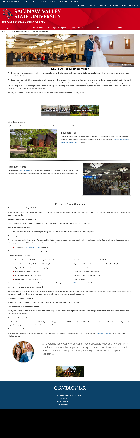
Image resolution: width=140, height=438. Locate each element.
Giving (52, 2)
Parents (74, 2)
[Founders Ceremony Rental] (84, 116)
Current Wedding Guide (32, 247)
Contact (91, 6)
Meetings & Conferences (11, 28)
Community (63, 2)
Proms (97, 28)
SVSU (4, 31)
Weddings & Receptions (57, 28)
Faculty (26, 2)
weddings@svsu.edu (102, 333)
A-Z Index (102, 6)
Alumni (44, 2)
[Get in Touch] (70, 377)
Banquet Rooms (24, 171)
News (124, 6)
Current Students (11, 2)
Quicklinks (113, 6)
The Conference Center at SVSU (19, 31)
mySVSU (81, 6)
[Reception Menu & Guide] (55, 116)
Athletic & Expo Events (34, 28)
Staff (35, 2)
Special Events (77, 28)
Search (135, 6)
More (120, 28)
